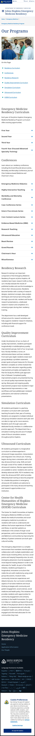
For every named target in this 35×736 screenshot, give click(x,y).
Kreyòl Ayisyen (13, 682)
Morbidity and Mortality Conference (11, 197)
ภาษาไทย (4, 688)
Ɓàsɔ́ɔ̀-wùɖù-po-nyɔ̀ (24, 676)
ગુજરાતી (28, 685)
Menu (15, 1)
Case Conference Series (11, 205)
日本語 (28, 679)
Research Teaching (9, 229)
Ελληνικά (19, 685)
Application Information (9, 647)
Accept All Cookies (17, 730)
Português (21, 674)
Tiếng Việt (12, 676)
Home (3, 19)
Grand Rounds (7, 247)
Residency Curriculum (12, 68)
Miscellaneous (7, 259)
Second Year (6, 136)
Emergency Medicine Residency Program (12, 23)
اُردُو (12, 688)
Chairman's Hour (8, 253)
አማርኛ (11, 671)
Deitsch (4, 691)
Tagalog (4, 674)
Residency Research (11, 78)
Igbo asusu (5, 679)
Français (27, 671)
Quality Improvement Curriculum (16, 83)
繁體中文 (19, 671)
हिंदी (24, 688)
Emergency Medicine (12, 19)
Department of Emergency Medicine (18, 8)
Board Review (7, 241)
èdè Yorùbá (16, 679)
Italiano (4, 676)
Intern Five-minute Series (12, 211)
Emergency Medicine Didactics (14, 184)
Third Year (5, 142)
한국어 (3, 682)
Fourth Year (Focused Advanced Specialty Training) (14, 150)
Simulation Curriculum (12, 88)
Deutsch (4, 685)
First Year (5, 130)
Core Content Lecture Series (13, 217)
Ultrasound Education (10, 235)
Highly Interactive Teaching (13, 190)
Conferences (8, 73)
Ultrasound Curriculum (12, 92)
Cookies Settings (17, 725)
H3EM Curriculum (10, 97)
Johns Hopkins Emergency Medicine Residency (19, 12)
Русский (12, 673)
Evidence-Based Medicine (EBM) (14, 223)
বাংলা (23, 679)
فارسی (18, 688)
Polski (12, 685)
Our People (5, 650)
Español (4, 671)
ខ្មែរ (10, 691)
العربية (23, 682)
